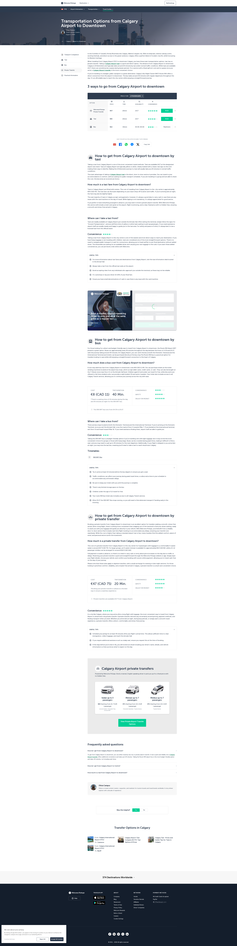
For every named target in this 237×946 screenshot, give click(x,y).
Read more (167, 127)
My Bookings (170, 3)
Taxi (65, 60)
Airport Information (77, 9)
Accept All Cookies (56, 939)
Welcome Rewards (119, 910)
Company (117, 896)
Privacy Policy (118, 907)
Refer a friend (118, 913)
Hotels (136, 896)
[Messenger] (132, 144)
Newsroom (117, 902)
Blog (115, 899)
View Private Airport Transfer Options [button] (132, 723)
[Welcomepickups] (77, 892)
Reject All (42, 939)
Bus (65, 65)
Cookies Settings (9, 939)
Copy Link (147, 144)
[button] (176, 111)
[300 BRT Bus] (132, 457)
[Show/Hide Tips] (174, 255)
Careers (116, 916)
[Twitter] (114, 934)
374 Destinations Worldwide (117, 877)
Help (75, 898)
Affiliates (136, 902)
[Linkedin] (127, 934)
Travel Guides (107, 9)
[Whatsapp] (126, 144)
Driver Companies (139, 907)
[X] (137, 144)
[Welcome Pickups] (68, 3)
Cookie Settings (118, 919)
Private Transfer (69, 70)
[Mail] (114, 144)
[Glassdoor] (122, 934)
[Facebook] (120, 144)
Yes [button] (136, 810)
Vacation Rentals (139, 899)
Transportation (93, 9)
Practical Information (71, 75)
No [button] (144, 810)
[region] (33, 934)
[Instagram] (118, 934)
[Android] (99, 903)
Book (167, 110)
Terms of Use (118, 905)
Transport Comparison (71, 55)
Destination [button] (83, 3)
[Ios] (99, 897)
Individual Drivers (139, 905)
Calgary (68, 41)
